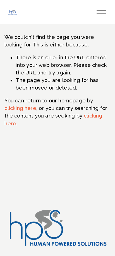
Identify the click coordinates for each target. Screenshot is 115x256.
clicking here (20, 108)
